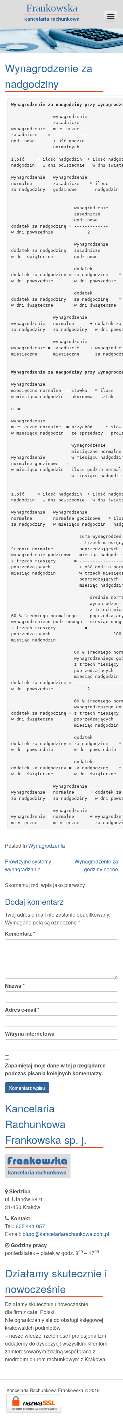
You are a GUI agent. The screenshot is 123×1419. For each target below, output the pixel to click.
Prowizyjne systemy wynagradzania (28, 865)
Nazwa (15, 985)
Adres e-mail (22, 1009)
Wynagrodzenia (46, 845)
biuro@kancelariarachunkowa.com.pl (66, 1234)
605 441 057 (30, 1226)
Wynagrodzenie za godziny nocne (96, 865)
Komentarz (20, 933)
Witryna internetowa (29, 1033)
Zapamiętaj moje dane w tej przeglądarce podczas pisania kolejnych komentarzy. (55, 1069)
